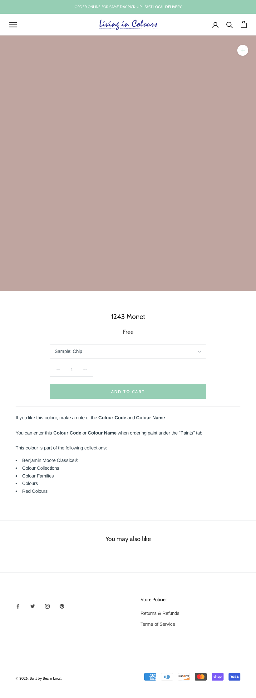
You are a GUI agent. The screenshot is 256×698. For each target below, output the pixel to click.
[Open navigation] (13, 24)
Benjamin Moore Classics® (50, 460)
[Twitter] (32, 606)
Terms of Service (157, 624)
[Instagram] (47, 606)
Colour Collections (40, 468)
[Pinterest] (62, 606)
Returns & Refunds (160, 613)
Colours (30, 483)
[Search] (229, 24)
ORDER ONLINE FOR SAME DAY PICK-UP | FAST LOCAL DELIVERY (128, 6)
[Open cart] (244, 24)
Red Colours (35, 491)
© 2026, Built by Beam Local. (39, 678)
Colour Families (38, 475)
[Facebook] (18, 606)
